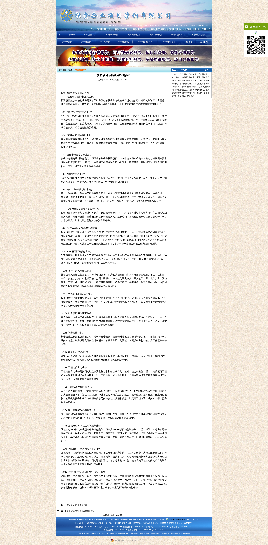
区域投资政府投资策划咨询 (76, 505)
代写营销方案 (66, 42)
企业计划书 (129, 533)
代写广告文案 (104, 42)
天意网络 (161, 519)
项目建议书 (119, 533)
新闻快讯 (72, 35)
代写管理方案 (85, 42)
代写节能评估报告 (198, 35)
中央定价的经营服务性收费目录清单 (79, 511)
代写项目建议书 (134, 35)
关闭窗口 (120, 515)
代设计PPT (203, 42)
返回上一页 (108, 515)
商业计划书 (138, 533)
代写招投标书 (123, 42)
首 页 (61, 35)
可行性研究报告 (107, 533)
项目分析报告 (172, 533)
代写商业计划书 (112, 35)
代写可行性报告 (90, 35)
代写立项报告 (176, 35)
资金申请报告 (161, 533)
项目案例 (188, 42)
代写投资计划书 (156, 35)
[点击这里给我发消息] (256, 33)
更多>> (208, 70)
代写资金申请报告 (169, 42)
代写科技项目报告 (145, 42)
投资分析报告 (149, 533)
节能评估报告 (184, 533)
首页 (70, 70)
